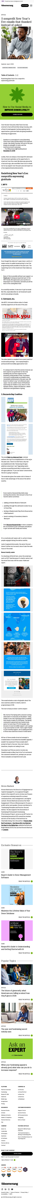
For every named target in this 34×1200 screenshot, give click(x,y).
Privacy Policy (24, 1192)
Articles (3, 1113)
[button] (31, 5)
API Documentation (23, 1115)
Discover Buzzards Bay (14, 525)
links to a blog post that (15, 457)
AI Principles (4, 1133)
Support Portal (22, 1110)
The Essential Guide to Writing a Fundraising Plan (24, 1133)
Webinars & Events (6, 1115)
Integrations (4, 1101)
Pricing (3, 1103)
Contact (3, 1145)
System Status (22, 1113)
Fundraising (4, 1092)
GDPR (10, 1194)
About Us (3, 1129)
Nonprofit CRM (5, 1094)
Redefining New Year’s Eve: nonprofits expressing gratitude (13, 79)
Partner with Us (5, 1143)
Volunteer (3, 1096)
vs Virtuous (21, 1089)
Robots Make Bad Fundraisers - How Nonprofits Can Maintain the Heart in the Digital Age (16, 823)
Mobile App (4, 1099)
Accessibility (4, 1194)
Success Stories (5, 1110)
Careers (3, 1140)
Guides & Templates (6, 1117)
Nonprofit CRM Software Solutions (24, 1129)
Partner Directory (5, 1120)
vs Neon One (21, 1094)
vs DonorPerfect (22, 1092)
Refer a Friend (21, 1120)
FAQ (2, 1122)
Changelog (20, 1117)
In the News (4, 1138)
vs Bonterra (21, 1096)
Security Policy (5, 1192)
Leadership (4, 1131)
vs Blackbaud (21, 1099)
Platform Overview (6, 1089)
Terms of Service (14, 1192)
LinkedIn (5, 830)
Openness (3, 1136)
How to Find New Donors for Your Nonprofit (25, 1137)
